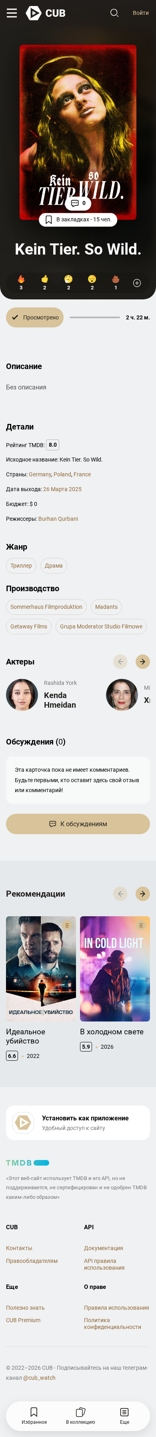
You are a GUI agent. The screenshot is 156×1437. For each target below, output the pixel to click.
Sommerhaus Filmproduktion (46, 607)
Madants (106, 607)
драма (54, 565)
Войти (141, 13)
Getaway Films (28, 626)
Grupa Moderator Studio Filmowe (101, 626)
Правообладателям (32, 1261)
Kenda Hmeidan (60, 700)
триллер (21, 565)
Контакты (19, 1248)
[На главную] (46, 13)
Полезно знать (25, 1308)
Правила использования (116, 1308)
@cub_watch (39, 1378)
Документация (103, 1248)
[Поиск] (114, 13)
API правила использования (104, 1264)
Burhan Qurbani (58, 519)
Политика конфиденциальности (112, 1323)
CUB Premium (23, 1320)
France (82, 474)
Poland (62, 474)
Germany (40, 474)
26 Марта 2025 (62, 489)
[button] (143, 661)
